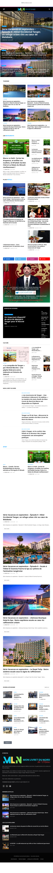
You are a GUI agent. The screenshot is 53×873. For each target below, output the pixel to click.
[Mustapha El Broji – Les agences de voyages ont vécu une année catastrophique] (38, 315)
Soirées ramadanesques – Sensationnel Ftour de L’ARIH (45, 321)
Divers (15, 689)
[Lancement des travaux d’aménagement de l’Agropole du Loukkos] (32, 715)
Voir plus (47, 684)
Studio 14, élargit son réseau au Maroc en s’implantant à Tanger (19, 728)
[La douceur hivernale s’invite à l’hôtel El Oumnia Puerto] (47, 149)
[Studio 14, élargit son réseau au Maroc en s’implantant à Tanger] (7, 727)
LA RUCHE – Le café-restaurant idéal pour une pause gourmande (44, 326)
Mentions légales (22, 856)
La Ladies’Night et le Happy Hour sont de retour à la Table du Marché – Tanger (44, 309)
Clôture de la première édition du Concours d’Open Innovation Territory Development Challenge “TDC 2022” (44, 728)
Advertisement (14, 856)
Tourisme (4, 23)
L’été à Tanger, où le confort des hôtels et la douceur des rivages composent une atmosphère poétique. (34, 432)
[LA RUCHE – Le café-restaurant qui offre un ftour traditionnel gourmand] (5, 843)
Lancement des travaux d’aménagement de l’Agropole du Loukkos (44, 716)
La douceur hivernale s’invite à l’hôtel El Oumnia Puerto (37, 148)
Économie (41, 689)
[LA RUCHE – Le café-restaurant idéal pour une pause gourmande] (38, 326)
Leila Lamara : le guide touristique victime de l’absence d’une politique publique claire (44, 332)
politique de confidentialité (33, 856)
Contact (42, 856)
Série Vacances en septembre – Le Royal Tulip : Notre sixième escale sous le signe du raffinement (38, 68)
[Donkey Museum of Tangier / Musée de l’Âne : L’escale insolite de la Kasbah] (47, 374)
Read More (6, 526)
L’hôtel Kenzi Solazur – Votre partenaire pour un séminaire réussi (13, 242)
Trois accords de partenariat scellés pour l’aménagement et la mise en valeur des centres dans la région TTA (44, 693)
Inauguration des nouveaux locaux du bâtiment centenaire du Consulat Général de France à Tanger (19, 705)
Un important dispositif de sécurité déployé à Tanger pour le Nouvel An (14, 318)
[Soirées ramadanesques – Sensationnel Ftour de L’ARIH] (38, 320)
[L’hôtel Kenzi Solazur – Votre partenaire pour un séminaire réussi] (14, 234)
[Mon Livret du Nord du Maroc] (26, 6)
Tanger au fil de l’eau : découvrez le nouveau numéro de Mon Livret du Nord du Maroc (35, 415)
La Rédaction (4, 37)
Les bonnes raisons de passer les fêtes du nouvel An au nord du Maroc (29, 823)
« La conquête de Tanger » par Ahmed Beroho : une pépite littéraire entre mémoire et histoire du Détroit (14, 367)
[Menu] (4, 6)
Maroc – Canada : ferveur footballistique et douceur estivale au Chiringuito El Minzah (13, 465)
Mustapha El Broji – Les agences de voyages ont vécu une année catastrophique (45, 315)
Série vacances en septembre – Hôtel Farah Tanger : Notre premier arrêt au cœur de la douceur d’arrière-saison (14, 196)
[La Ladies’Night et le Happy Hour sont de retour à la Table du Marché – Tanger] (38, 309)
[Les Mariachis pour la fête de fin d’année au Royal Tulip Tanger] (5, 834)
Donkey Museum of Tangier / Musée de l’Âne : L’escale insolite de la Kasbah (37, 373)
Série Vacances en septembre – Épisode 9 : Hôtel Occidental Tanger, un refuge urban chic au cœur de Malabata (21, 30)
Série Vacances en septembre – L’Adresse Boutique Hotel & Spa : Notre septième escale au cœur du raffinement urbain (12, 67)
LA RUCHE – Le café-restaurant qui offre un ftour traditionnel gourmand (30, 841)
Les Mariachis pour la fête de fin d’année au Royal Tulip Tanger (27, 832)
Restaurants (5, 153)
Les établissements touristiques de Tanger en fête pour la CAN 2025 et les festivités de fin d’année (37, 157)
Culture (4, 360)
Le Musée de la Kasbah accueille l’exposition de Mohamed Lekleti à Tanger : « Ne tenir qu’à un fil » (37, 355)
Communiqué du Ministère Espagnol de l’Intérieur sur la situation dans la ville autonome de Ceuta (19, 693)
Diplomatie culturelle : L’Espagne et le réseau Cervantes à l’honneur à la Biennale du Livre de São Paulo (37, 364)
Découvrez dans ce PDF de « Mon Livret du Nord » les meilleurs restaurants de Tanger (37, 243)
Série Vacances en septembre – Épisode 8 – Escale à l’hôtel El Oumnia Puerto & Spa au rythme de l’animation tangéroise (24, 51)
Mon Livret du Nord (26, 390)
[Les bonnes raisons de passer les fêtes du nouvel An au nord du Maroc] (5, 826)
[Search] (49, 6)
